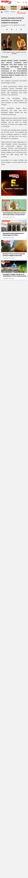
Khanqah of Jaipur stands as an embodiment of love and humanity (14, 275)
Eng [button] (18, 2)
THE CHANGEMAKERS (21, 12)
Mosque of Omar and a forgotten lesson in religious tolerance (14, 254)
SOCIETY (13, 12)
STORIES (6, 12)
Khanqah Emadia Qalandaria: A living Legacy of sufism (13, 234)
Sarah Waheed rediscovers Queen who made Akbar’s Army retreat (14, 213)
